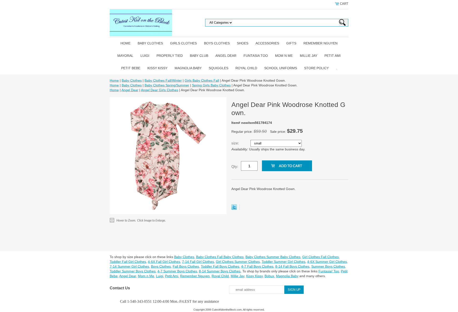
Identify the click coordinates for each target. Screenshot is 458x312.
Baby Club (199, 56)
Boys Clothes (217, 43)
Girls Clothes (183, 43)
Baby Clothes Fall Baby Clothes (220, 257)
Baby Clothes (150, 43)
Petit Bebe (130, 68)
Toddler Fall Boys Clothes (220, 266)
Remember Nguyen (320, 43)
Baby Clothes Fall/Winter (163, 80)
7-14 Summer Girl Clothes (129, 266)
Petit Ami (332, 56)
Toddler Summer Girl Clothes (283, 262)
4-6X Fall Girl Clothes (164, 262)
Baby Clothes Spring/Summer (167, 85)
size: (235, 143)
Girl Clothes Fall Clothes (320, 257)
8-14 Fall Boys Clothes (292, 266)
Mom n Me (284, 56)
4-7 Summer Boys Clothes (177, 271)
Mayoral (125, 56)
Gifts (291, 43)
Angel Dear (225, 56)
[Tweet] (234, 209)
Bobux (269, 276)
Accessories (267, 43)
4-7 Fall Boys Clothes (257, 266)
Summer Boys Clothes (328, 266)
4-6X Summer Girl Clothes (327, 262)
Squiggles (218, 68)
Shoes (242, 43)
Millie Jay (308, 56)
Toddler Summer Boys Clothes (133, 271)
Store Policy (316, 68)
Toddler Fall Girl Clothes (128, 262)
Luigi (145, 56)
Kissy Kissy (157, 68)
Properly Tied (169, 56)
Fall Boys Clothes (186, 266)
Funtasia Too (256, 56)
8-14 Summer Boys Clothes (219, 271)
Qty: (234, 166)
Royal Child (246, 68)
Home (125, 43)
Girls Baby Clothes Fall (202, 80)
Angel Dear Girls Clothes (159, 90)
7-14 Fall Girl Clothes (198, 262)
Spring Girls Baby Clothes (211, 85)
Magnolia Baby (188, 68)
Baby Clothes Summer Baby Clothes (272, 257)
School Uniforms (280, 68)
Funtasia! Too (328, 271)
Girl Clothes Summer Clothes (238, 262)
